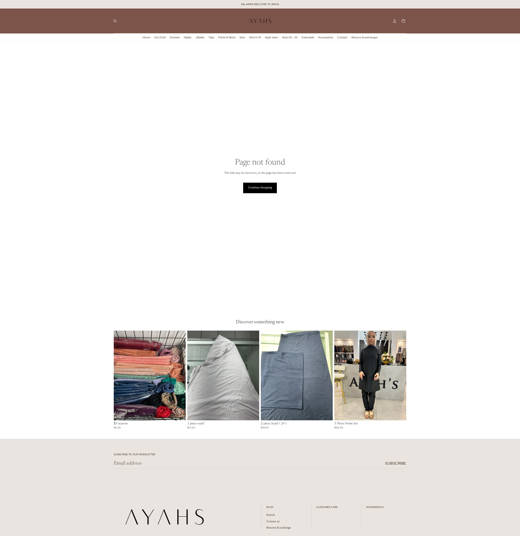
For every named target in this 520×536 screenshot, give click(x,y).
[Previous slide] (340, 375)
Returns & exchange (278, 527)
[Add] (179, 414)
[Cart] (403, 20)
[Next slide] (400, 375)
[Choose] (253, 414)
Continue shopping (260, 187)
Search (270, 515)
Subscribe (395, 463)
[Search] (114, 20)
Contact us (273, 521)
